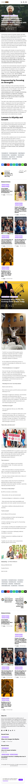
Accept (20, 779)
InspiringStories (5, 156)
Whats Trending (7, 6)
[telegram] (4, 730)
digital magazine (21, 153)
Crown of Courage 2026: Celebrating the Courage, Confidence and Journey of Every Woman (21, 209)
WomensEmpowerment (6, 158)
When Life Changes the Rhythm (10, 739)
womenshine (14, 158)
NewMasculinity (17, 583)
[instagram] (8, 730)
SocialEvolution (14, 585)
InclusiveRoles (20, 581)
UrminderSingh (19, 156)
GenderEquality (5, 581)
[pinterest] (12, 730)
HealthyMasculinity (12, 581)
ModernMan (11, 583)
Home (2, 6)
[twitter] (14, 730)
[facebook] (1, 730)
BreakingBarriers (5, 153)
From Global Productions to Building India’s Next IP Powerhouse (7, 190)
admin (4, 194)
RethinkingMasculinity (6, 585)
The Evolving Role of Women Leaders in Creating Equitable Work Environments (7, 241)
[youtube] (6, 730)
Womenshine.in (14, 765)
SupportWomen (12, 156)
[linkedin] (10, 730)
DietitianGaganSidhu (13, 153)
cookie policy (5, 780)
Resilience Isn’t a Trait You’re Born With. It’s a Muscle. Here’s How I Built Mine (6, 273)
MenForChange (4, 583)
